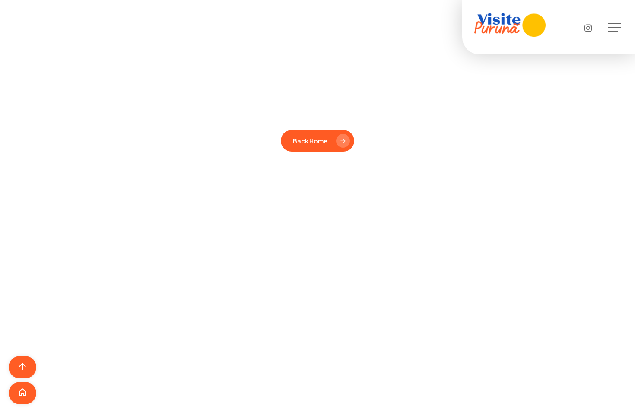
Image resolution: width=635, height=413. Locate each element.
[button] (615, 27)
